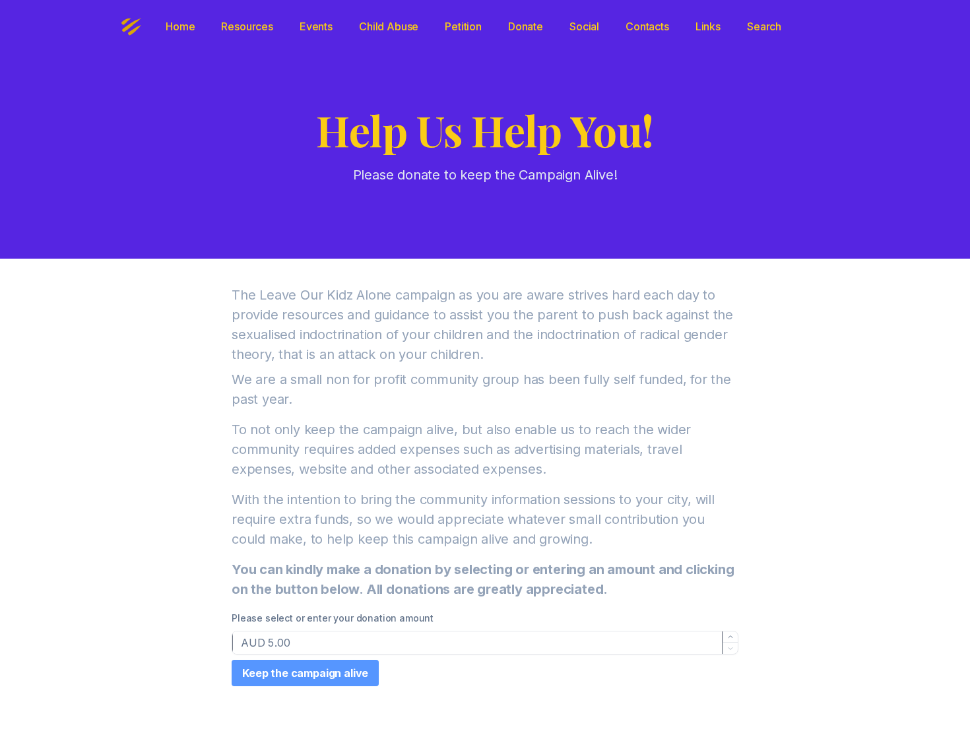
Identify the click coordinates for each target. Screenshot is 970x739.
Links (708, 26)
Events (316, 26)
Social (584, 26)
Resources (247, 26)
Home (180, 26)
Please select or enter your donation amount (333, 618)
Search (764, 26)
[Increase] (730, 637)
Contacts (647, 26)
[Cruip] (131, 26)
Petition (463, 26)
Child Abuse (388, 26)
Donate (525, 26)
